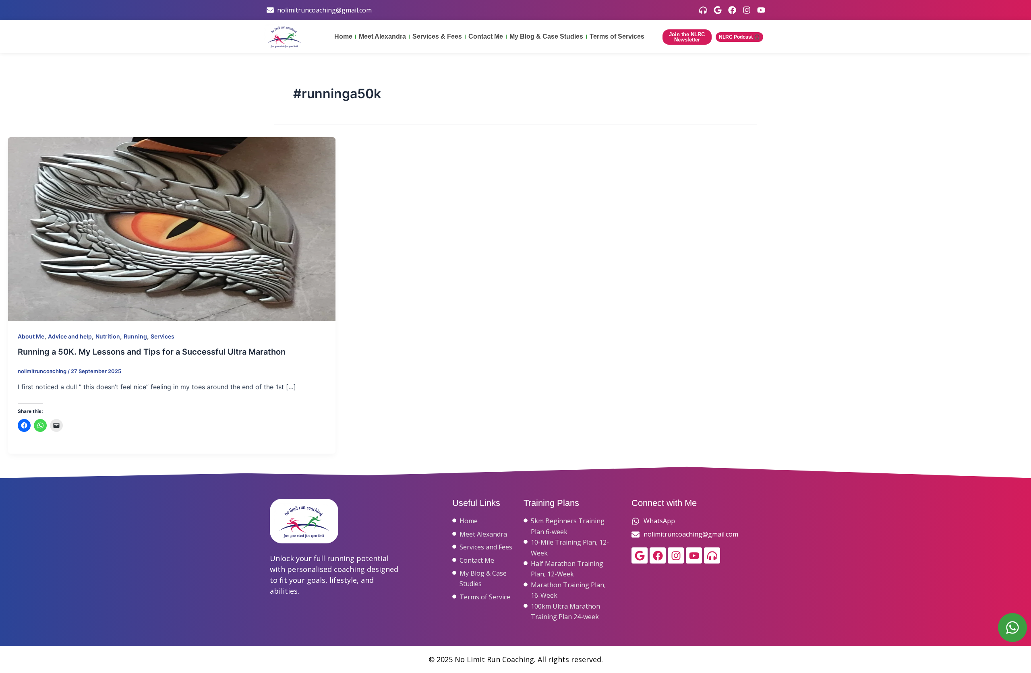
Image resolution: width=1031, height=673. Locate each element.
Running (135, 336)
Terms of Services (617, 36)
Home (343, 36)
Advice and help (70, 336)
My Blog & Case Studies (546, 36)
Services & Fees (437, 36)
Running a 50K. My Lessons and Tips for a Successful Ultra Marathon (152, 352)
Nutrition (107, 336)
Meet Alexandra (382, 36)
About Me (31, 336)
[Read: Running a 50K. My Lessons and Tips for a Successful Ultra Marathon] (171, 229)
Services (162, 336)
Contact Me (485, 36)
